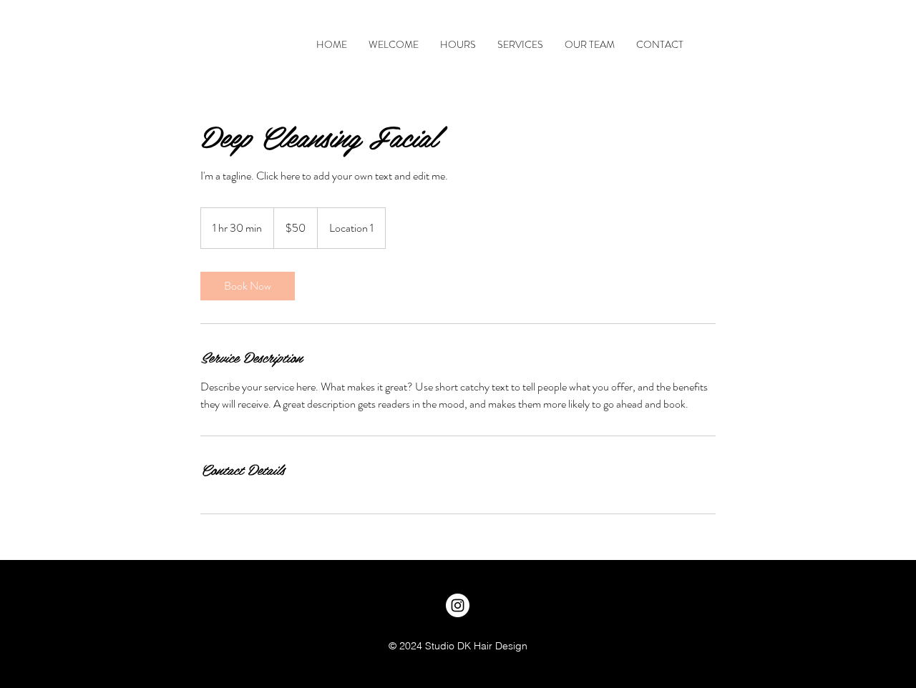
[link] (247, 286)
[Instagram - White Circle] (457, 605)
